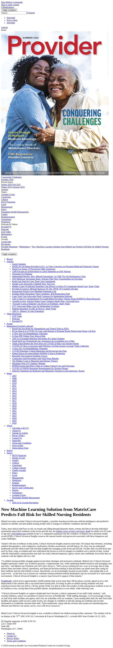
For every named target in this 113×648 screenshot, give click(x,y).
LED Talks (6, 232)
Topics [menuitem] (4, 192)
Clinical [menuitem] (4, 199)
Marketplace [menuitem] (6, 234)
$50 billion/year (19, 534)
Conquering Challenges (11, 177)
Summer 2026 (7, 179)
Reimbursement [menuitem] (8, 217)
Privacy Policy (13, 638)
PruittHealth (6, 581)
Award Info (6, 242)
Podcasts (5, 229)
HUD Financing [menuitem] (8, 202)
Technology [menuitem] (6, 219)
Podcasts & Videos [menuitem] (9, 224)
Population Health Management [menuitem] (15, 212)
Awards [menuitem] (4, 239)
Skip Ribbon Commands (12, 2)
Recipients (5, 244)
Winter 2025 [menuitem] (6, 187)
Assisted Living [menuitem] (8, 194)
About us (11, 633)
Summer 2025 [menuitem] (18, 187)
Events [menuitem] (4, 237)
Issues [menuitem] (3, 30)
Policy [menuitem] (4, 209)
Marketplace (24, 247)
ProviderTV (6, 227)
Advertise (11, 23)
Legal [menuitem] (3, 204)
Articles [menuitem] (4, 27)
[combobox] (14, 12)
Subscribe (11, 18)
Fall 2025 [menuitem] (16, 184)
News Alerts (12, 20)
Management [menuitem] (6, 207)
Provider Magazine (9, 247)
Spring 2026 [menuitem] (6, 184)
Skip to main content (10, 5)
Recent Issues (7, 182)
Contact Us (11, 636)
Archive (4, 189)
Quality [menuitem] (4, 214)
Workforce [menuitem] (5, 222)
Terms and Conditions (16, 641)
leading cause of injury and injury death (73, 531)
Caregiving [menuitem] (6, 197)
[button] (31, 13)
